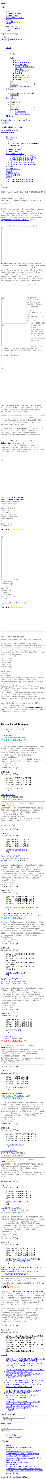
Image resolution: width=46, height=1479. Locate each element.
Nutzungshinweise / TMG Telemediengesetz (22, 1454)
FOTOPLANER (12, 16)
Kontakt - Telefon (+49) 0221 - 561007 (20, 1466)
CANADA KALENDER (10, 856)
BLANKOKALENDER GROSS (23, 158)
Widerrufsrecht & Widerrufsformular (19, 1452)
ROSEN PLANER (8, 795)
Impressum (10, 1445)
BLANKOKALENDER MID (21, 160)
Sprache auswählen (17, 93)
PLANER (9, 20)
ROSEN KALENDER (9, 979)
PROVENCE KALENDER (11, 1094)
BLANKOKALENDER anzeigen (23, 156)
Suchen (8, 48)
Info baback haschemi (14, 1460)
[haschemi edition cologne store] (15, 120)
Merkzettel (10, 116)
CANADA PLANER (9, 1151)
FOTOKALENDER (13, 13)
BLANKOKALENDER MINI (22, 162)
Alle (7, 11)
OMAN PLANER (8, 1036)
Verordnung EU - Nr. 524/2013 (17, 1456)
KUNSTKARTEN (13, 22)
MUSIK (9, 30)
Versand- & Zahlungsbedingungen (18, 1447)
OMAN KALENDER (9, 735)
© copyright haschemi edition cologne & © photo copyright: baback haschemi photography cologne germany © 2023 (24, 1471)
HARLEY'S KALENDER (11, 1208)
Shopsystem (5, 1477)
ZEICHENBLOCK (13, 28)
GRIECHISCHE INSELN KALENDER (16, 913)
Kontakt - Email (12, 1464)
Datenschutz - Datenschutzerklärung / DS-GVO (23, 1458)
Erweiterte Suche (15, 39)
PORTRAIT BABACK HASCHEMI (20, 179)
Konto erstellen (20, 112)
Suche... (5, 39)
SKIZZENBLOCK (13, 26)
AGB (8, 1449)
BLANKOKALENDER (15, 18)
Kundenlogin (11, 98)
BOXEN (9, 24)
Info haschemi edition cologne (17, 1462)
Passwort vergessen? (22, 114)
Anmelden (7, 1420)
